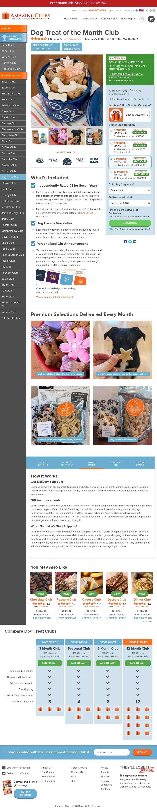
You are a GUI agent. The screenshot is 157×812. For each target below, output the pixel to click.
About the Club (43, 463)
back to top (146, 621)
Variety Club (9, 57)
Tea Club (7, 290)
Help (73, 781)
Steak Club (8, 284)
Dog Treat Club (10, 177)
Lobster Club (9, 225)
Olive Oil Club (10, 237)
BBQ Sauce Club (11, 93)
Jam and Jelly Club (13, 213)
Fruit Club (7, 189)
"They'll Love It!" (85, 212)
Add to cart (50, 663)
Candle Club (9, 117)
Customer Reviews (140, 463)
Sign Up (142, 752)
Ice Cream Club (11, 207)
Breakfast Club (10, 105)
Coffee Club (9, 63)
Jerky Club (8, 219)
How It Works (71, 18)
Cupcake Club (10, 159)
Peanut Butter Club (13, 254)
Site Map (105, 789)
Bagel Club (8, 87)
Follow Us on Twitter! (17, 773)
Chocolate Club (11, 135)
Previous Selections (67, 463)
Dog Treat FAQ (116, 463)
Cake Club (8, 111)
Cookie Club (9, 153)
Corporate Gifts (109, 18)
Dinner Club (9, 171)
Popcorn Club (10, 272)
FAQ (73, 776)
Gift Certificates (11, 318)
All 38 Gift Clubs (11, 75)
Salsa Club (8, 278)
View (41, 593)
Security (104, 772)
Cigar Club (8, 141)
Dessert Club (9, 165)
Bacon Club (8, 81)
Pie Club (6, 266)
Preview (79, 272)
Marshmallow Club (12, 231)
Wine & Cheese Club (11, 304)
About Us (47, 767)
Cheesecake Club (12, 129)
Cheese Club (9, 123)
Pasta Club (8, 242)
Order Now (130, 222)
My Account (116, 10)
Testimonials (48, 781)
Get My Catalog (25, 793)
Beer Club (7, 45)
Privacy (104, 767)
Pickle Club (8, 260)
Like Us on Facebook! (18, 767)
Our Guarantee (90, 18)
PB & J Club (8, 248)
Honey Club (9, 195)
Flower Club (9, 183)
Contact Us (77, 772)
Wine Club (8, 51)
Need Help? (127, 18)
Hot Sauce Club (11, 69)
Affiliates (105, 776)
